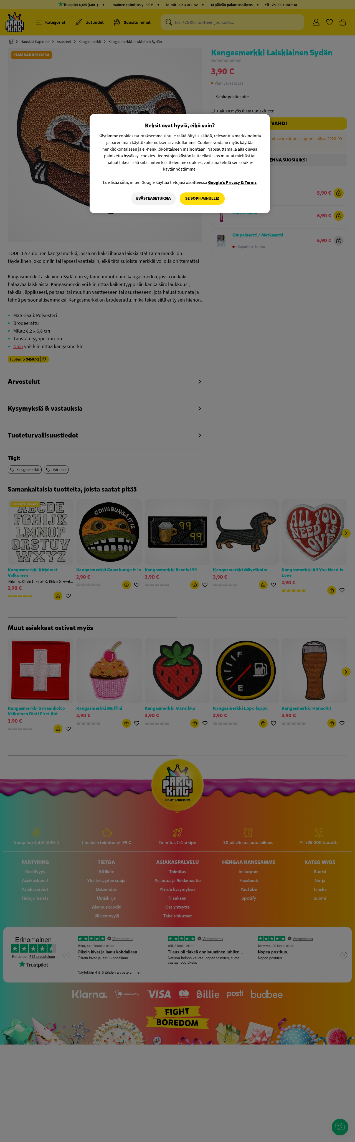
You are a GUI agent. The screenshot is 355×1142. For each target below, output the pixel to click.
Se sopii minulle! (202, 198)
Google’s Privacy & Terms (232, 182)
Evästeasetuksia (153, 198)
